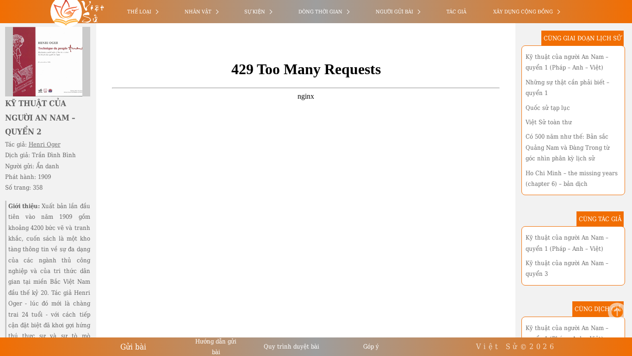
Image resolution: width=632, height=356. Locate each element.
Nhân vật (198, 12)
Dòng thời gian (320, 12)
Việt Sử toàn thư (549, 122)
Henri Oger (45, 144)
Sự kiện (254, 12)
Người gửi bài (394, 12)
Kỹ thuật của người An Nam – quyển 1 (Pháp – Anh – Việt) (567, 62)
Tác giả (456, 12)
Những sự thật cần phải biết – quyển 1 (567, 87)
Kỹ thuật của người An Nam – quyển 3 (567, 268)
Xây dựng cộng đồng (523, 12)
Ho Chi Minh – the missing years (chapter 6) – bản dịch (572, 178)
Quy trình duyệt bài (291, 346)
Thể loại (139, 12)
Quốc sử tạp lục (548, 107)
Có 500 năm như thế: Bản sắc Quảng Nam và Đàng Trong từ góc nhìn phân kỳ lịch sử (568, 147)
